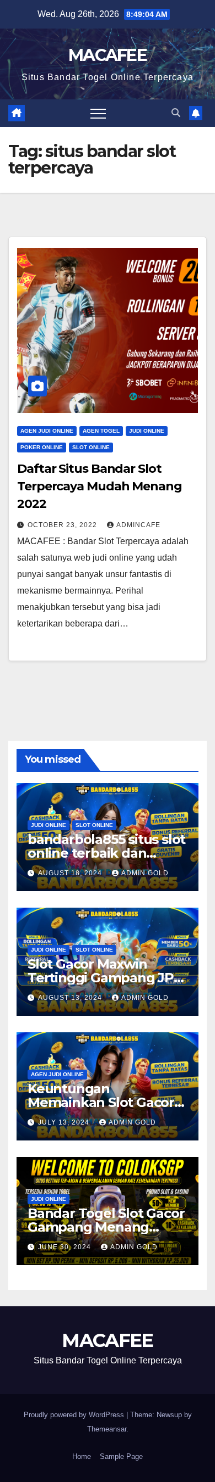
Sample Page (121, 1456)
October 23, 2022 (63, 525)
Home (81, 1456)
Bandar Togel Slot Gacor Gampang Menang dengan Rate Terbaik (106, 1227)
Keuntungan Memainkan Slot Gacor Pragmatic (101, 1102)
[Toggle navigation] (98, 113)
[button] (175, 113)
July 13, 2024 (65, 1122)
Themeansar (106, 1429)
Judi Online (146, 431)
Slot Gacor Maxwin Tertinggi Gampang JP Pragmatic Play (101, 977)
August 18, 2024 (71, 873)
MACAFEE (107, 55)
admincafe (138, 525)
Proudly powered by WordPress (75, 1415)
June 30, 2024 (65, 1247)
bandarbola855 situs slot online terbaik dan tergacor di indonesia (106, 853)
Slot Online (91, 447)
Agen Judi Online (46, 431)
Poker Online (41, 447)
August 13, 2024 (71, 998)
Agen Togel (101, 431)
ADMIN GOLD (145, 873)
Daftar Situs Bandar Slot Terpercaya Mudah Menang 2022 (99, 486)
